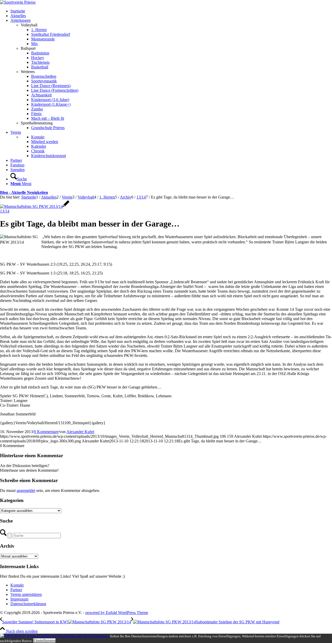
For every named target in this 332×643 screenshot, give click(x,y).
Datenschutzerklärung (28, 604)
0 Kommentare (46, 431)
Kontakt (17, 585)
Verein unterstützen (26, 594)
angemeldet (26, 490)
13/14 (4, 211)
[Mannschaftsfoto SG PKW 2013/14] (34, 206)
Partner (16, 590)
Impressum (19, 599)
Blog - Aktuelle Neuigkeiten (24, 192)
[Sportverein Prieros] (18, 2)
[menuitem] (171, 11)
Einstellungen (44, 640)
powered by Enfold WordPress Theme (116, 612)
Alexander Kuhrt (80, 431)
